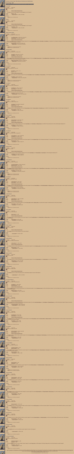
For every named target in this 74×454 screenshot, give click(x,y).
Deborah (14, 14)
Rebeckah (34, 41)
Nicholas (43, 417)
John (23, 25)
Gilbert (36, 202)
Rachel (24, 12)
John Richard (14, 164)
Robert (13, 362)
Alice (34, 318)
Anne (13, 136)
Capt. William (14, 37)
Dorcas (43, 74)
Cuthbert (42, 168)
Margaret (13, 105)
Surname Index (11, 4)
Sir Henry (42, 318)
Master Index (14, 4)
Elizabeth (14, 285)
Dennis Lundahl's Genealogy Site (29, 4)
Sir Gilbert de (14, 347)
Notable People (21, 4)
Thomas (13, 135)
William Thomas (37, 58)
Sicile (13, 315)
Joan (33, 443)
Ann (46, 41)
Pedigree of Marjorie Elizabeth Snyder (16, 39)
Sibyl (13, 378)
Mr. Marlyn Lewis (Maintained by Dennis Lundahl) (39, 451)
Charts (17, 4)
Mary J (12, 71)
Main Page (7, 4)
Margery (48, 318)
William (14, 44)
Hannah (13, 38)
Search (24, 4)
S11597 (8, 17)
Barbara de (13, 165)
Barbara (13, 199)
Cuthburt (13, 198)
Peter (41, 41)
